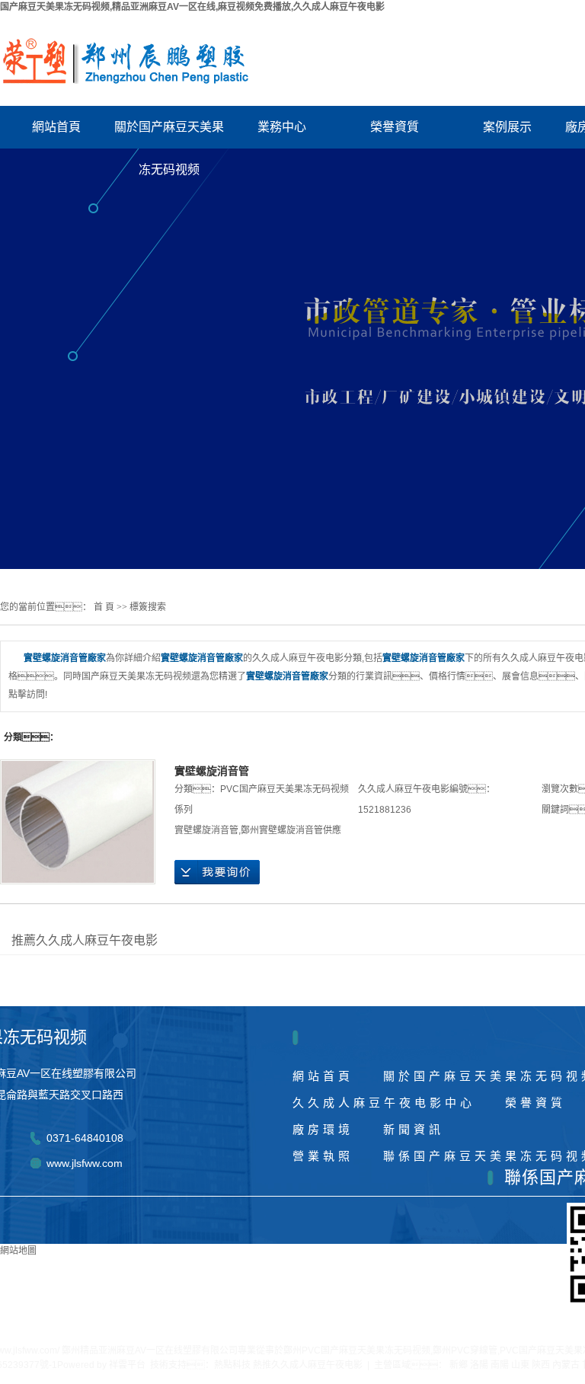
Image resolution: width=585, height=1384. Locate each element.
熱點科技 (232, 1365)
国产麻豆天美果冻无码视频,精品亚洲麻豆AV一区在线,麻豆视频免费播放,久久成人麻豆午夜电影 (192, 7)
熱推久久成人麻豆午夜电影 (308, 1365)
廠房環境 (322, 1129)
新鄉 (458, 1365)
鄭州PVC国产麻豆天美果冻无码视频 (356, 1350)
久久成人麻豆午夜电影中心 (383, 1102)
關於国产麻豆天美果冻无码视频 (169, 134)
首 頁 (104, 607)
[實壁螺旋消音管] (77, 821)
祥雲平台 (127, 1365)
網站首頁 (56, 126)
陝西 (541, 1365)
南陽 (500, 1365)
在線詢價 (217, 872)
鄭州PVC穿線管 (465, 1350)
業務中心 (281, 126)
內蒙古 (566, 1365)
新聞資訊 (413, 1129)
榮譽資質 (394, 126)
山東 (520, 1365)
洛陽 (479, 1365)
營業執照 (322, 1155)
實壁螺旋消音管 (211, 771)
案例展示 (507, 126)
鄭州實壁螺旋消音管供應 (291, 830)
